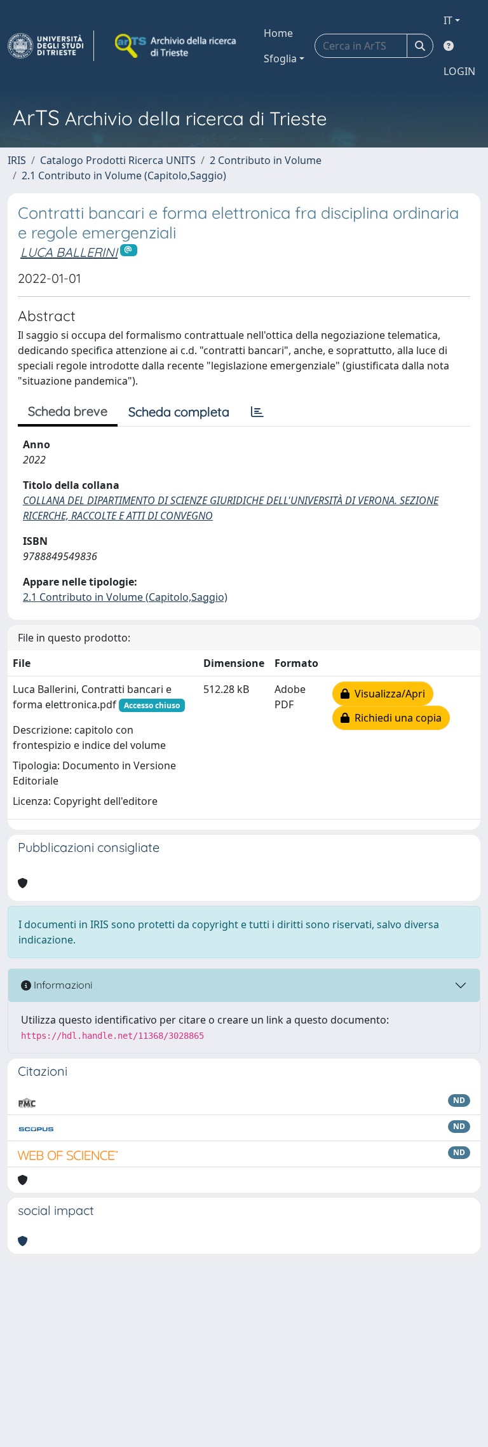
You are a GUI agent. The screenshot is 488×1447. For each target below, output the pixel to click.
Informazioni (61, 984)
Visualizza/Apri (387, 694)
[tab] (257, 412)
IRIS (17, 160)
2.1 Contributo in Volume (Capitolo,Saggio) (124, 175)
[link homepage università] (176, 46)
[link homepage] (51, 46)
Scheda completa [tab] (178, 412)
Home (278, 33)
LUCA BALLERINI (69, 252)
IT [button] (448, 20)
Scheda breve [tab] (67, 411)
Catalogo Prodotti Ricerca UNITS (118, 160)
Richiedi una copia (395, 718)
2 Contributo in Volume (266, 160)
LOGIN (459, 71)
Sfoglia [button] (280, 58)
